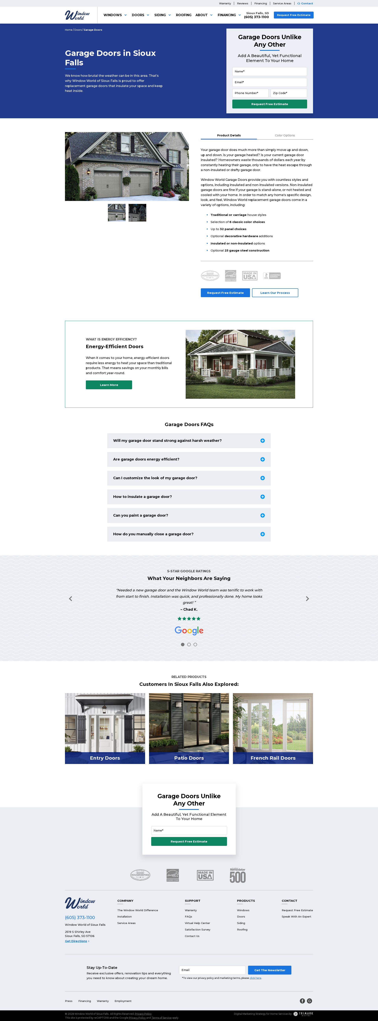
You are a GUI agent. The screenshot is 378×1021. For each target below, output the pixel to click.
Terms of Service (161, 1017)
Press (68, 1001)
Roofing (184, 15)
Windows (113, 15)
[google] (309, 1000)
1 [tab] (182, 644)
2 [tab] (189, 644)
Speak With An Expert (296, 916)
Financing (260, 3)
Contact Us (192, 936)
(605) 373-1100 (256, 17)
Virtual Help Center (197, 923)
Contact (307, 3)
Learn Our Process (275, 293)
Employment (123, 1001)
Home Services (279, 1013)
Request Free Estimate (293, 15)
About (201, 15)
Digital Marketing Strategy (250, 1013)
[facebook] (302, 1000)
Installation (124, 916)
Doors (138, 15)
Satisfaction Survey (197, 929)
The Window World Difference (137, 910)
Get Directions (76, 941)
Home (68, 29)
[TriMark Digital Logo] (303, 1014)
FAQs (188, 916)
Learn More (109, 385)
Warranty (225, 3)
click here (255, 978)
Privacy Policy (143, 1013)
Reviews (242, 3)
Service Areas (282, 3)
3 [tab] (195, 644)
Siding (160, 15)
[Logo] (77, 15)
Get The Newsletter (269, 970)
